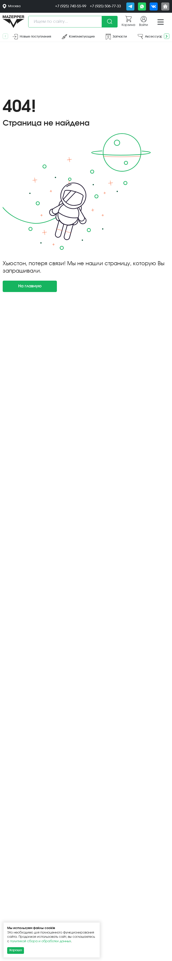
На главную (30, 286)
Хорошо (15, 950)
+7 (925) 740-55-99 (70, 6)
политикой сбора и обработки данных (40, 941)
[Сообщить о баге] (165, 6)
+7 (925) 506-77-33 (105, 6)
